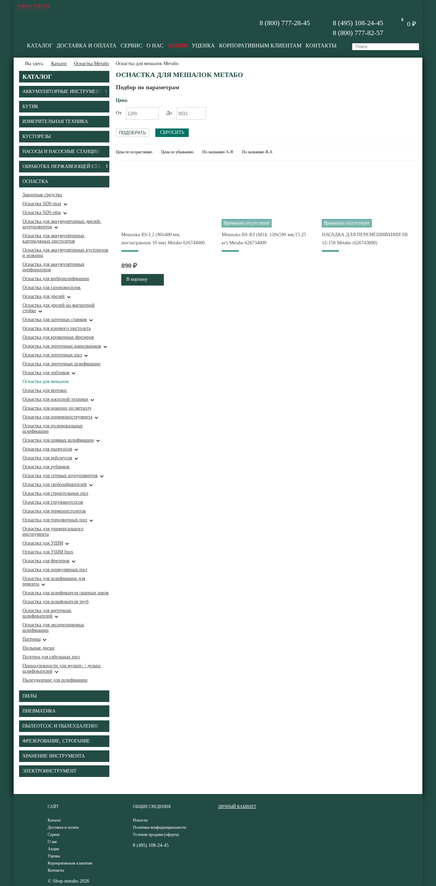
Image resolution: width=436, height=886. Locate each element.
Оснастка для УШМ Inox (47, 551)
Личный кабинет (237, 806)
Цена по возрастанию (134, 152)
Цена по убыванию (177, 152)
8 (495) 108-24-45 (358, 23)
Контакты (321, 45)
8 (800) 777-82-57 (358, 32)
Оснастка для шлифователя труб (55, 601)
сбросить (172, 132)
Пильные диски (38, 648)
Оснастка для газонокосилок (51, 287)
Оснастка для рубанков (45, 466)
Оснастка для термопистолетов (54, 511)
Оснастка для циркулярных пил (54, 569)
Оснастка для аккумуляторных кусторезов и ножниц (65, 252)
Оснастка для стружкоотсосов (52, 502)
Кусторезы (36, 136)
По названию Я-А (257, 152)
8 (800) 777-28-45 (285, 23)
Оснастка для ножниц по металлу (57, 408)
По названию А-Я (217, 152)
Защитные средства (42, 194)
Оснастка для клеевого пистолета (56, 328)
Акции (178, 45)
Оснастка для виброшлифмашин (55, 278)
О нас (155, 45)
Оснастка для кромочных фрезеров (58, 337)
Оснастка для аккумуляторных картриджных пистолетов (53, 238)
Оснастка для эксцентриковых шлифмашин (53, 627)
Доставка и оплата (86, 45)
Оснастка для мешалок (45, 381)
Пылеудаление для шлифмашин (55, 680)
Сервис (131, 45)
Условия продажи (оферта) (156, 834)
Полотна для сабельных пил (51, 656)
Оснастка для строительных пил (55, 493)
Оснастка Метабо (91, 63)
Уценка (203, 45)
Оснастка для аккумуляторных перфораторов (53, 267)
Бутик (30, 106)
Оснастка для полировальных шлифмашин (52, 428)
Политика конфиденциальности (159, 827)
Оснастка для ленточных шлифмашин (61, 363)
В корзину (136, 279)
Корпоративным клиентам (260, 45)
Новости (140, 820)
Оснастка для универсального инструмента (52, 531)
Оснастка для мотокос (44, 390)
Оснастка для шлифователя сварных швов (65, 592)
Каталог (39, 45)
